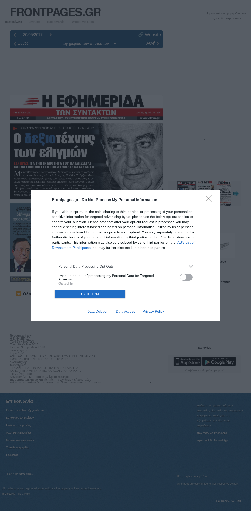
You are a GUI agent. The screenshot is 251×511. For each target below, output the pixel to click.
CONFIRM (90, 294)
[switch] (186, 277)
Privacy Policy (153, 311)
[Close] (210, 200)
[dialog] (125, 255)
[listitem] (125, 266)
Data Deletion (97, 311)
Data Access (125, 311)
